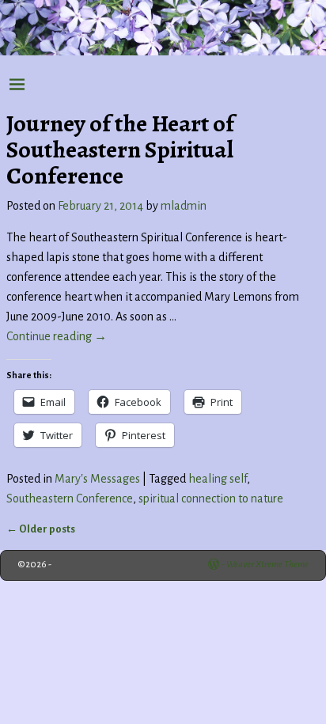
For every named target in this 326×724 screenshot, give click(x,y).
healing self (217, 478)
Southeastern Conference (69, 498)
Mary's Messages (97, 478)
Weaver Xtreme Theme (267, 564)
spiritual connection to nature (210, 498)
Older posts (40, 529)
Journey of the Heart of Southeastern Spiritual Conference (120, 149)
